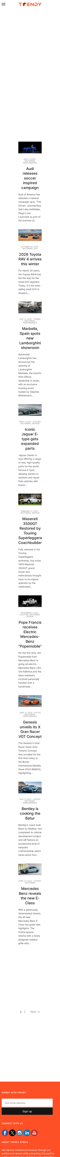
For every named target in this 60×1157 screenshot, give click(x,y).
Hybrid (37, 319)
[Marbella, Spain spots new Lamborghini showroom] (30, 307)
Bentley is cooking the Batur (30, 813)
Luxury (36, 799)
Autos (37, 712)
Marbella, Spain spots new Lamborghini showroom (30, 338)
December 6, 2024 (29, 613)
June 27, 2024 (25, 712)
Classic (37, 422)
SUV (36, 248)
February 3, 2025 (29, 511)
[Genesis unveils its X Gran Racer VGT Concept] (30, 701)
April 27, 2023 (25, 881)
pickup (30, 616)
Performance (30, 163)
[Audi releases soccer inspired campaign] (30, 147)
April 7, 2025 (25, 422)
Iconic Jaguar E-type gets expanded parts (30, 439)
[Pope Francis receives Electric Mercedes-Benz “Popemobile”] (30, 601)
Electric (24, 615)
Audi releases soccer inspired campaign (30, 178)
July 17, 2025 (25, 319)
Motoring (30, 161)
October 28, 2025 (29, 247)
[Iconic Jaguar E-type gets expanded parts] (30, 410)
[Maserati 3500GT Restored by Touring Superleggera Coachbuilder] (30, 499)
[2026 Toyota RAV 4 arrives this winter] (30, 235)
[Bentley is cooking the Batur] (30, 787)
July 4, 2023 (25, 799)
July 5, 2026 (29, 159)
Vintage (36, 423)
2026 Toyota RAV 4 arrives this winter (30, 259)
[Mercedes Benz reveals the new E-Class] (30, 869)
